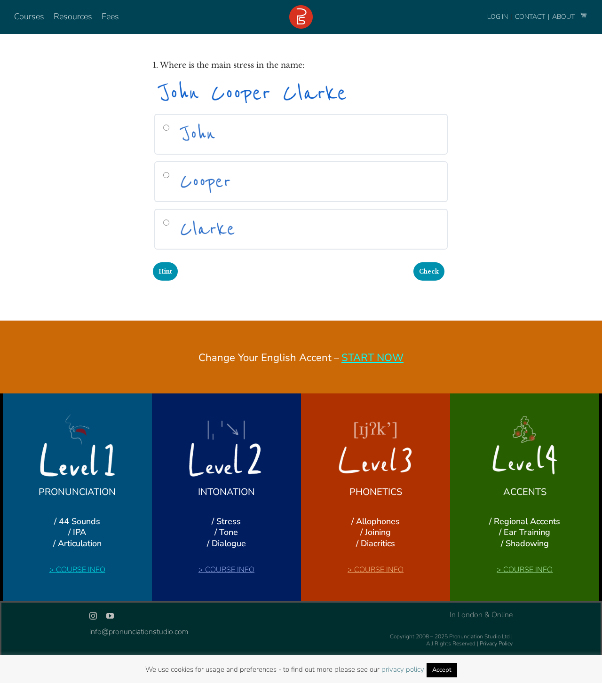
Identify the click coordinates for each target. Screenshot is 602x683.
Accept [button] (442, 670)
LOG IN (497, 16)
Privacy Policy (496, 643)
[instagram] (93, 616)
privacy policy (402, 669)
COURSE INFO (80, 570)
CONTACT (531, 16)
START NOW (372, 358)
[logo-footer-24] (301, 9)
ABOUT (564, 16)
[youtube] (110, 616)
